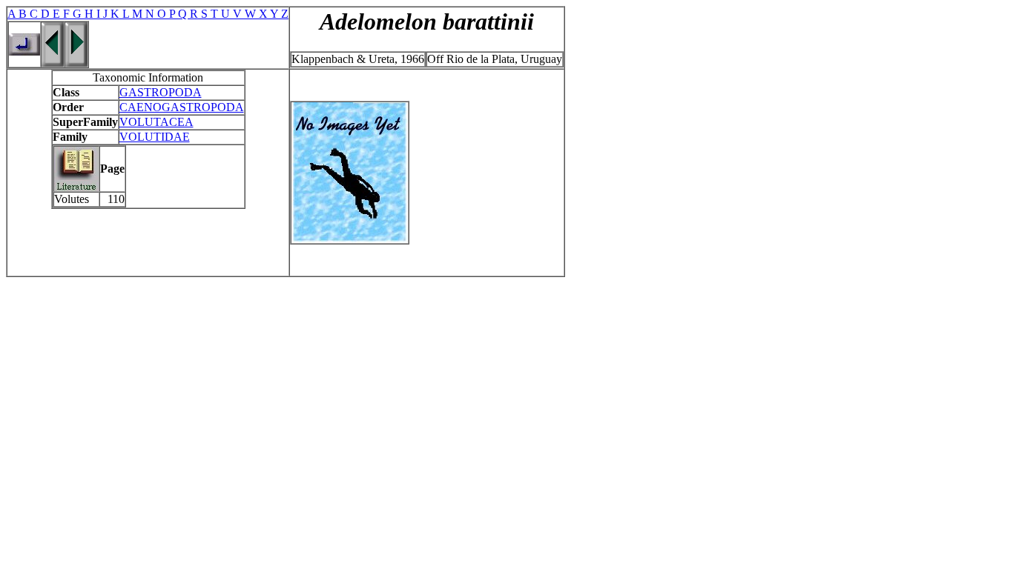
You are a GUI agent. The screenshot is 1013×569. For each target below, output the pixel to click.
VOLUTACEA (156, 122)
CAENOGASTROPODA (181, 107)
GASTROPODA (160, 92)
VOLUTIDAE (154, 136)
